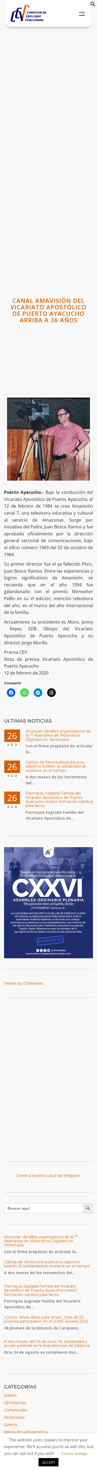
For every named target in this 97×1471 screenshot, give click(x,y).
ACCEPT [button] (48, 1462)
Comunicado (15, 1409)
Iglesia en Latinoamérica (26, 1431)
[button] (93, 5)
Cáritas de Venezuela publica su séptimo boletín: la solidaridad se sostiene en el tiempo (56, 766)
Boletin (10, 1395)
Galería (10, 1424)
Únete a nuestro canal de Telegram (48, 1175)
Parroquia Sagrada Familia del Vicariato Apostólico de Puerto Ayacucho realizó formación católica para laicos (59, 799)
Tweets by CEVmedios (23, 983)
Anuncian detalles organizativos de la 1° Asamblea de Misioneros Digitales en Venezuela (58, 735)
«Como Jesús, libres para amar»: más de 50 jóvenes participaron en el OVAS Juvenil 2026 (46, 1319)
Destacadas (14, 1417)
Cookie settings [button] (74, 1453)
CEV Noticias (15, 1402)
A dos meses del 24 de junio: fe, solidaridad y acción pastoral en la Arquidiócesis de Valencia (47, 1343)
